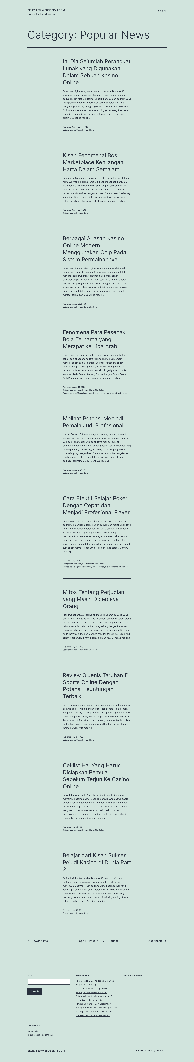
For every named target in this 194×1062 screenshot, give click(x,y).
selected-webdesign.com (46, 10)
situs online (97, 393)
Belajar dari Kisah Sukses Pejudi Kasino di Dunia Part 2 (97, 862)
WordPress (161, 1050)
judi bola (162, 10)
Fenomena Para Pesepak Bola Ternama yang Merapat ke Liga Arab (94, 339)
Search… (31, 975)
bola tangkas (75, 567)
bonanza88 (74, 393)
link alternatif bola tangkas (40, 1035)
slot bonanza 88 (110, 393)
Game (78, 130)
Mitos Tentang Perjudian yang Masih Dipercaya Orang (93, 599)
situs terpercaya (99, 567)
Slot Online (93, 307)
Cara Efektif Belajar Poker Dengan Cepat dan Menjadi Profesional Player (96, 505)
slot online (122, 393)
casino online (85, 393)
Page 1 (82, 941)
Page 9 (113, 941)
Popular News (88, 130)
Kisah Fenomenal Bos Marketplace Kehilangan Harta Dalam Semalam (93, 162)
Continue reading (81, 118)
